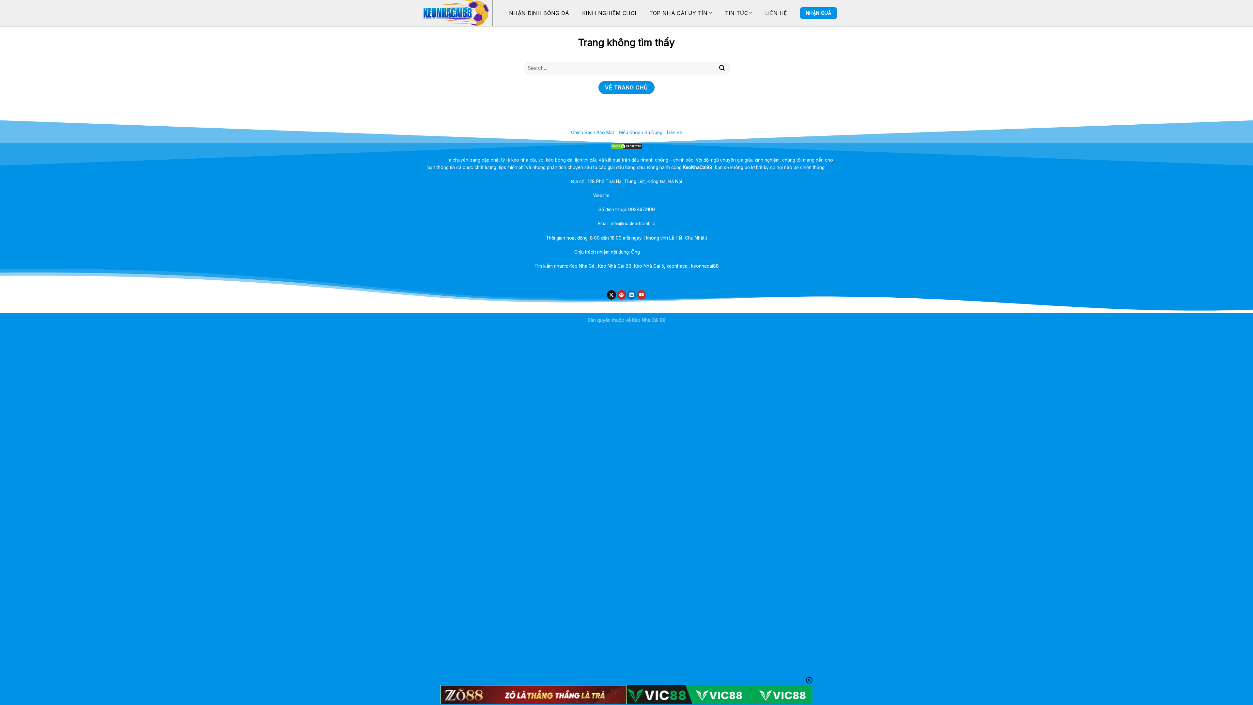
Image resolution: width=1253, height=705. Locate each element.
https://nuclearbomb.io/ (636, 195)
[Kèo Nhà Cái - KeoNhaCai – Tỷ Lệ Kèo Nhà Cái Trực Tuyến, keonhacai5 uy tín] (454, 13)
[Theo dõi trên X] (611, 295)
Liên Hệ (776, 13)
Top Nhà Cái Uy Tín (678, 13)
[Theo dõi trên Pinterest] (621, 295)
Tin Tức (736, 13)
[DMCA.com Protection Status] (627, 146)
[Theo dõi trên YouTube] (641, 295)
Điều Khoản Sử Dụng (640, 132)
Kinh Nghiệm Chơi (609, 13)
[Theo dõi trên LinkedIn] (631, 295)
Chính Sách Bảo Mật (592, 132)
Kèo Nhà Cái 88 (649, 320)
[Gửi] (722, 68)
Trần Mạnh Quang (660, 252)
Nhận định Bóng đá (539, 13)
